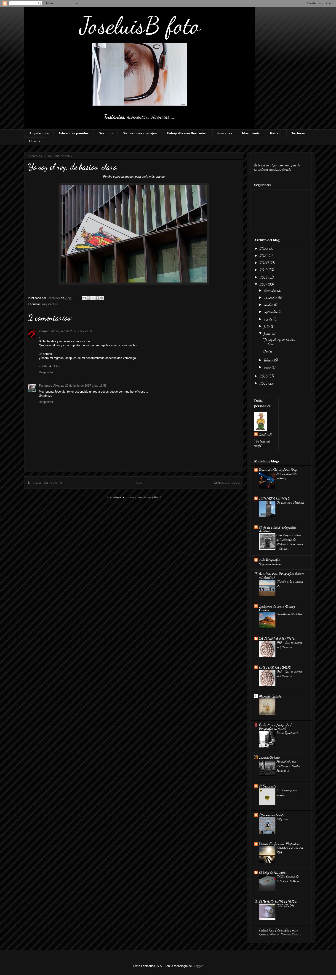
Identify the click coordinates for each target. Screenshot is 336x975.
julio (267, 326)
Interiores (224, 133)
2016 (264, 376)
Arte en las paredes (74, 133)
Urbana (34, 141)
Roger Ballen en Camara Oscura (280, 934)
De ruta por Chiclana (290, 502)
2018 (264, 277)
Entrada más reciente (45, 482)
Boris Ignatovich (288, 733)
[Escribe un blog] (88, 298)
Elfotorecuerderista (272, 815)
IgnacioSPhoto (269, 757)
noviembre (271, 297)
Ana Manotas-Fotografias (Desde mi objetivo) (281, 575)
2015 (264, 383)
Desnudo (106, 133)
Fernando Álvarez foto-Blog (278, 469)
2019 (264, 270)
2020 (265, 263)
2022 (264, 248)
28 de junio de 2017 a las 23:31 (71, 331)
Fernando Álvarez (51, 385)
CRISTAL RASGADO (275, 667)
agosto (268, 319)
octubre (269, 304)
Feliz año (282, 819)
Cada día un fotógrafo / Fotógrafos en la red (275, 727)
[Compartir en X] (93, 298)
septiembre (271, 312)
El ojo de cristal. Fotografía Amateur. (277, 529)
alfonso (44, 331)
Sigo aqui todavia (270, 564)
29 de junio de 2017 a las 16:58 (86, 385)
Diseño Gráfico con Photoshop (279, 844)
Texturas (298, 133)
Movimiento (251, 133)
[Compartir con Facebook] (97, 298)
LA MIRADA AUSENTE (277, 638)
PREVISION (285, 905)
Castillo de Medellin (289, 614)
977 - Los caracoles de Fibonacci (289, 644)
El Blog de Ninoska (272, 872)
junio (268, 333)
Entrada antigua (227, 482)
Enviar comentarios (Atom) (143, 497)
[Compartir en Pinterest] (101, 298)
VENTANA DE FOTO (274, 498)
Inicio (138, 482)
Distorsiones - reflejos (140, 133)
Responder (46, 372)
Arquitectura (39, 133)
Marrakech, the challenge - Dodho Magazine (288, 765)
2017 (264, 284)
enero (268, 367)
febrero (269, 360)
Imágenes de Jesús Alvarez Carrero (277, 608)
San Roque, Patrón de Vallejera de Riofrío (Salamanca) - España (290, 541)
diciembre (270, 290)
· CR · (56, 366)
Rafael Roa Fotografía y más (278, 930)
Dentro (267, 351)
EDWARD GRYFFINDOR (278, 901)
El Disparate (267, 786)
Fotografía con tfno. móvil (187, 133)
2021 (264, 255)
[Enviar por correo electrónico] (84, 298)
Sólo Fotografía (269, 559)
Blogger (198, 966)
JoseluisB (265, 434)
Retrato (276, 133)
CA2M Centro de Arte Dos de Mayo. (288, 878)
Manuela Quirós (270, 696)
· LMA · (44, 366)
